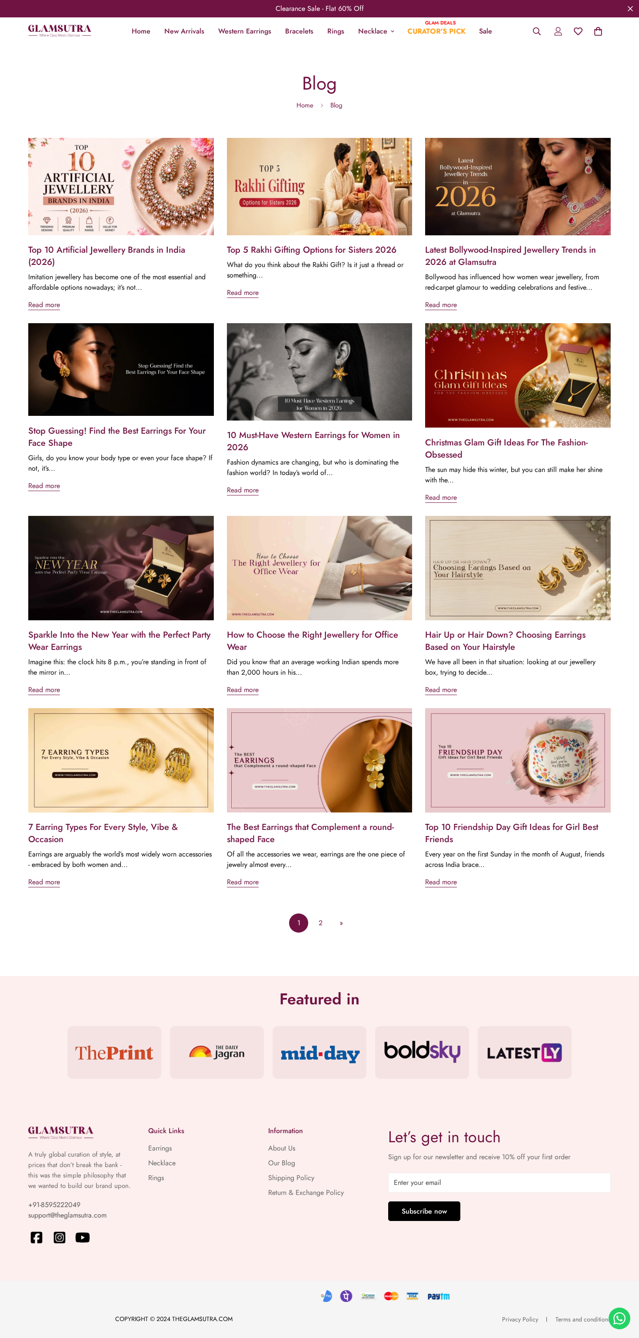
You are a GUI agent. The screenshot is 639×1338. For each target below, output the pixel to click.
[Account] (558, 31)
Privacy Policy (520, 1319)
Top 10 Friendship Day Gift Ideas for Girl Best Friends (511, 833)
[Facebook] (36, 1237)
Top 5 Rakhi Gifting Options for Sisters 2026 (311, 250)
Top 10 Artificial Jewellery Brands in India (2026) (106, 256)
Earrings (160, 1148)
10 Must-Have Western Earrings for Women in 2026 (313, 441)
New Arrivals (184, 31)
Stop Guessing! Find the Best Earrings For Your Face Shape (117, 437)
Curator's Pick (437, 31)
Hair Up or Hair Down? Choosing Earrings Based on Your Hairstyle (505, 641)
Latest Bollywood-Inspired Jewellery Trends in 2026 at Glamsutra (510, 256)
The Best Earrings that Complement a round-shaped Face (310, 833)
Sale (485, 31)
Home (141, 31)
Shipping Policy (291, 1178)
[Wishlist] (578, 31)
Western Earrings (244, 31)
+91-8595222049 (54, 1205)
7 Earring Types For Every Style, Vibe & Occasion (103, 833)
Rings (335, 31)
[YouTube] (82, 1237)
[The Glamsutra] (59, 31)
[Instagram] (59, 1237)
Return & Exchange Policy (306, 1192)
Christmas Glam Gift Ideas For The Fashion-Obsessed (506, 448)
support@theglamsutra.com (67, 1215)
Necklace (372, 31)
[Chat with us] (619, 1318)
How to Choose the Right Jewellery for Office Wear (312, 641)
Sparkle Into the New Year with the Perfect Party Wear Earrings (119, 641)
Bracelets (299, 31)
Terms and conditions (583, 1319)
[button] (598, 31)
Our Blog (281, 1163)
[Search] (537, 31)
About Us (281, 1148)
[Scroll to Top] (622, 1291)
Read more (44, 305)
